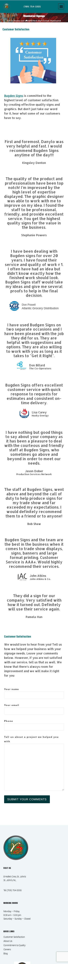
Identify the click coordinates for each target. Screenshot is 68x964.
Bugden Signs (13, 95)
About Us (7, 941)
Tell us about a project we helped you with (31, 739)
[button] (61, 6)
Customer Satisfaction (14, 937)
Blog (5, 953)
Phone (8, 721)
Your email (11, 705)
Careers (7, 949)
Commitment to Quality (14, 945)
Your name (11, 689)
